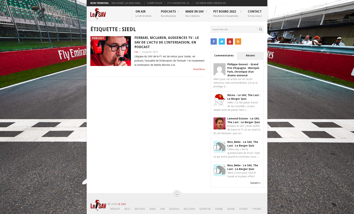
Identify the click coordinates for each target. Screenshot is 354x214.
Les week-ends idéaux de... (211, 3)
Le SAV (122, 204)
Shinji (219, 208)
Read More (199, 69)
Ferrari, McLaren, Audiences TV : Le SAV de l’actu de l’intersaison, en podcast (166, 42)
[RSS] (238, 41)
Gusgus (174, 208)
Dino (152, 208)
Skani (231, 208)
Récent (250, 55)
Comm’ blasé (154, 3)
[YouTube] (230, 41)
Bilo (127, 208)
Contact (255, 13)
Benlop (115, 208)
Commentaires (224, 55)
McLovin (189, 208)
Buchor (140, 208)
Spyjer (243, 208)
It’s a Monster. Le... (179, 3)
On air (143, 13)
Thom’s (256, 208)
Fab (136, 52)
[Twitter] (222, 41)
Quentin (205, 208)
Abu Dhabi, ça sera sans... (126, 3)
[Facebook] (214, 41)
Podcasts (168, 13)
